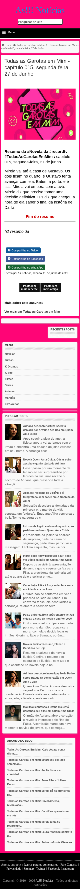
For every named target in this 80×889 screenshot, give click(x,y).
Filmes (9, 379)
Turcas (9, 360)
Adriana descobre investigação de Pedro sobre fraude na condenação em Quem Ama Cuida (49, 677)
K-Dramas (11, 366)
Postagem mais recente (29, 287)
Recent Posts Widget (60, 336)
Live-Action (12, 404)
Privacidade (13, 868)
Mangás (10, 397)
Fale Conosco (68, 864)
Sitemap (29, 868)
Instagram (67, 868)
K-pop (8, 372)
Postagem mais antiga (50, 287)
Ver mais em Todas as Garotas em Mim (32, 311)
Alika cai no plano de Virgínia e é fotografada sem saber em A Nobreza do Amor (48, 496)
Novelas (10, 354)
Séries (9, 385)
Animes (10, 391)
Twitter (40, 868)
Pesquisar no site (30, 22)
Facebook (54, 868)
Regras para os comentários (41, 864)
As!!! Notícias (44, 880)
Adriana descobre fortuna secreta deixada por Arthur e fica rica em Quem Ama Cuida (48, 430)
